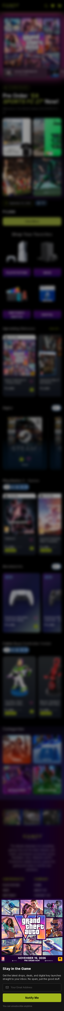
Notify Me (32, 997)
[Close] (59, 903)
